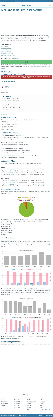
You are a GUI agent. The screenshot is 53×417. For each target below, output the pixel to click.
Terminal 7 (17, 405)
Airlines (3, 405)
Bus (41, 405)
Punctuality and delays (7, 53)
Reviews (29, 407)
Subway (42, 403)
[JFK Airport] (3, 5)
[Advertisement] (26, 23)
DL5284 (12, 182)
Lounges (29, 403)
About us (24, 415)
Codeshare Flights (6, 48)
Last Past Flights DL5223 (8, 55)
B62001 (12, 171)
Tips (28, 409)
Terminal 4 (17, 401)
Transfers (42, 401)
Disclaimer (15, 415)
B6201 (11, 172)
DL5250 (12, 180)
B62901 (12, 174)
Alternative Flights (6, 51)
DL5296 (12, 184)
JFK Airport (27, 5)
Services (29, 405)
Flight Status (4, 46)
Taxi (41, 407)
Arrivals (3, 400)
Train (41, 411)
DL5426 (12, 186)
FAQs (28, 411)
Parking (29, 398)
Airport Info (17, 398)
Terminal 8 (17, 407)
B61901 (12, 169)
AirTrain (42, 400)
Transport (42, 398)
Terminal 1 (16, 400)
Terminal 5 (17, 403)
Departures (4, 401)
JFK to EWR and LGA (45, 409)
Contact (19, 415)
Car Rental (30, 400)
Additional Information (7, 50)
